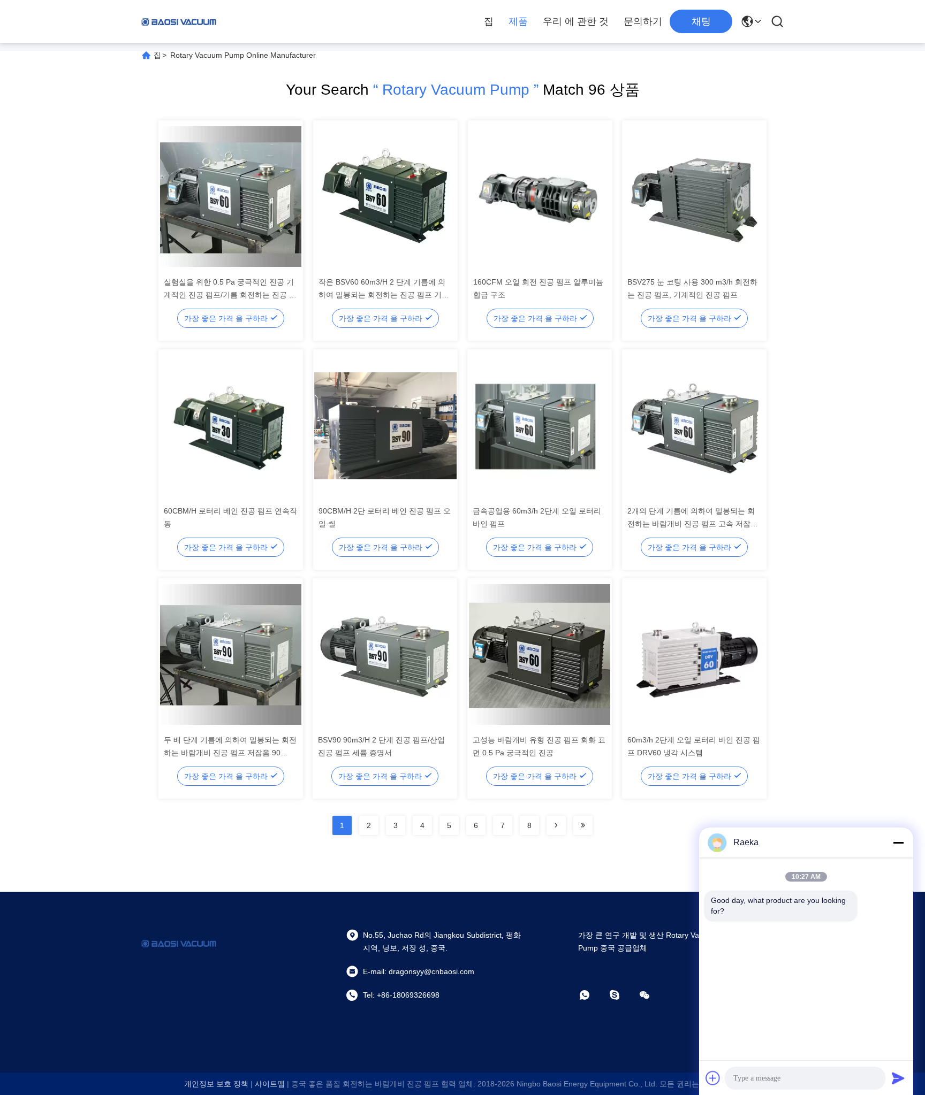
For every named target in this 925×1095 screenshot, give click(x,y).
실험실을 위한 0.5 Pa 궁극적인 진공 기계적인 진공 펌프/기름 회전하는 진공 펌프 (230, 295)
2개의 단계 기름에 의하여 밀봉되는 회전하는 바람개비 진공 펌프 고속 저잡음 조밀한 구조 (692, 524)
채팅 (701, 21)
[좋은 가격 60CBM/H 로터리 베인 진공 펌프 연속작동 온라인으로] (231, 425)
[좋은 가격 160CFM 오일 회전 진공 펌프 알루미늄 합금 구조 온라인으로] (540, 196)
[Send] (898, 1078)
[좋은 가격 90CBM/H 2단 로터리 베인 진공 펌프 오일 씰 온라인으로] (385, 425)
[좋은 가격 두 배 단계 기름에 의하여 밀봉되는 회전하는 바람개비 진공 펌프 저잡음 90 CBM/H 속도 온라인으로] (231, 654)
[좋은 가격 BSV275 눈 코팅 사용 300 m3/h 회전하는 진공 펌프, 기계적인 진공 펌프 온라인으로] (694, 196)
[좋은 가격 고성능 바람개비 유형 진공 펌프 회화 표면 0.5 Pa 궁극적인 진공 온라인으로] (539, 654)
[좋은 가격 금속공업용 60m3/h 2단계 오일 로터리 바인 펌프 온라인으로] (539, 425)
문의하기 (643, 21)
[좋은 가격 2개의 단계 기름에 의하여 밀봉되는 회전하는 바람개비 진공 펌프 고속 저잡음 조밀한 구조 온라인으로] (694, 425)
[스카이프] (622, 995)
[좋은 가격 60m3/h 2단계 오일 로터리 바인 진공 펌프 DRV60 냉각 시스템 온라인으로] (694, 654)
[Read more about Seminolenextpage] (556, 825)
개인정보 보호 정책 (216, 1083)
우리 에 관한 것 (576, 21)
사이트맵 (270, 1083)
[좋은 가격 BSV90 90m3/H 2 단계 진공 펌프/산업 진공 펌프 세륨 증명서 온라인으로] (385, 654)
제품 (518, 21)
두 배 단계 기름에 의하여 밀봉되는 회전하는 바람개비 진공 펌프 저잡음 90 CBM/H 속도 (230, 753)
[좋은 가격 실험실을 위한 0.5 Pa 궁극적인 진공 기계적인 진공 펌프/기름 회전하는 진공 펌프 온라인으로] (231, 196)
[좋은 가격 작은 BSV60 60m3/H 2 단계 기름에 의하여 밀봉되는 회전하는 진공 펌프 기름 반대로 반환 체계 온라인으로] (385, 196)
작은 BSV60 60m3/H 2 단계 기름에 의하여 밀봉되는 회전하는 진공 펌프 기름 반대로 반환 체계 (384, 295)
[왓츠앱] (592, 995)
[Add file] (713, 1078)
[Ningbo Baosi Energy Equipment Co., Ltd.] (178, 21)
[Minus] (898, 842)
